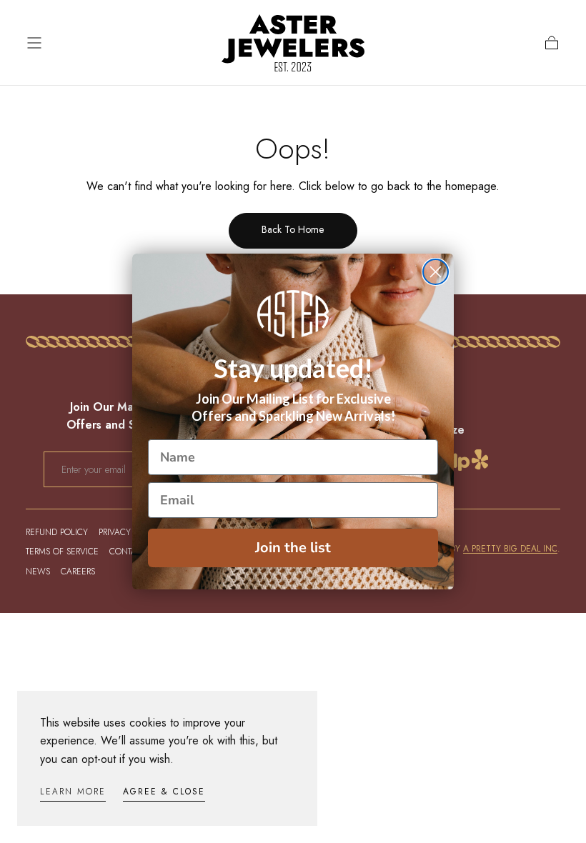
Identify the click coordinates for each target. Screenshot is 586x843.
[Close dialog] (435, 271)
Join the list (293, 547)
